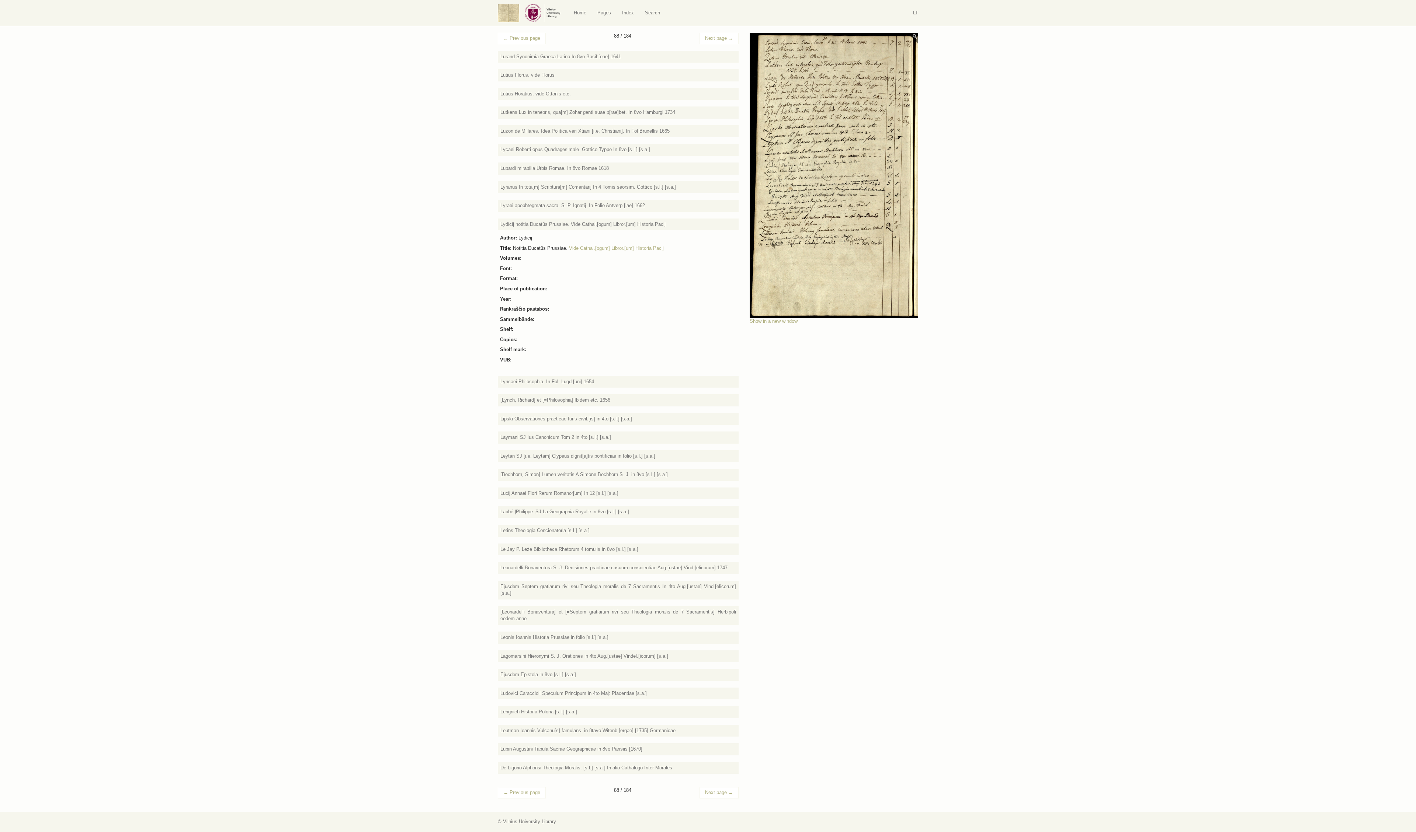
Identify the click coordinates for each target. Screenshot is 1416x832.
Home (580, 12)
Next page (719, 38)
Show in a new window (774, 321)
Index (628, 12)
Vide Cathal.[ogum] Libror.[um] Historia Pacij (616, 248)
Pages (604, 12)
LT (915, 12)
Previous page (521, 38)
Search (652, 12)
